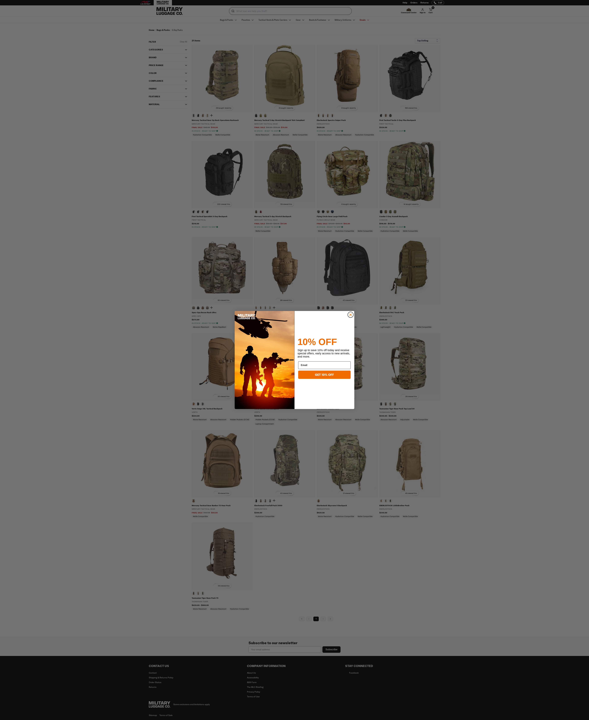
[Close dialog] (350, 314)
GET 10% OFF (324, 375)
